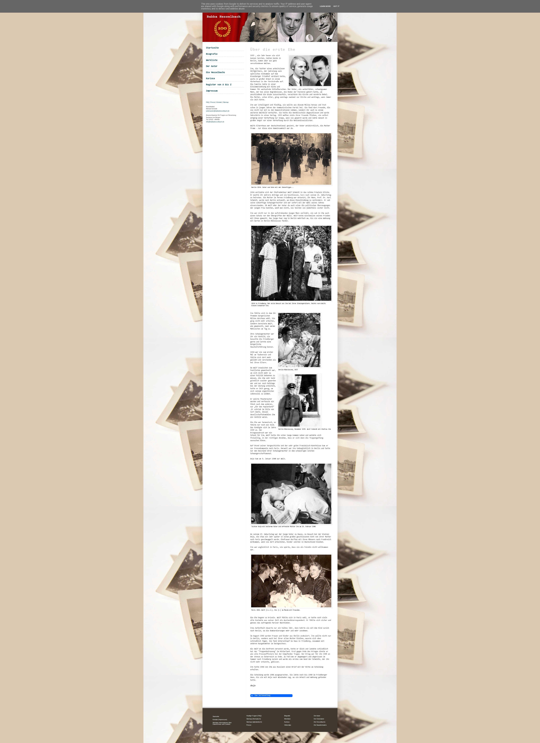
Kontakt (219, 102)
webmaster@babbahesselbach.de (217, 111)
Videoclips (287, 725)
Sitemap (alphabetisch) (254, 722)
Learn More (325, 6)
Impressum (211, 91)
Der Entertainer (319, 719)
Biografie (211, 54)
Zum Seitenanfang (262, 695)
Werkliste (211, 60)
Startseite (212, 48)
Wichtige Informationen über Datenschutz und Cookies (222, 723)
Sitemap (226, 102)
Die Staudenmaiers (320, 725)
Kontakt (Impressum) (220, 719)
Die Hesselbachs (215, 72)
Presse (212, 102)
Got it (336, 6)
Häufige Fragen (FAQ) (254, 716)
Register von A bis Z (218, 85)
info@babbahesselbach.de (215, 122)
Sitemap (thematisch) (253, 719)
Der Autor (211, 66)
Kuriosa (210, 78)
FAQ (207, 102)
